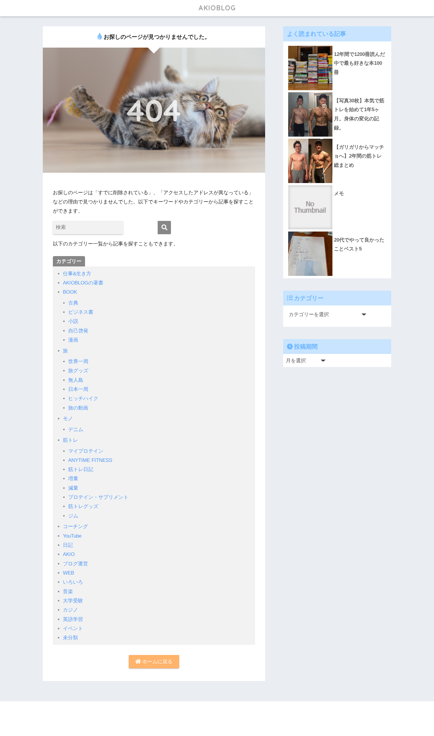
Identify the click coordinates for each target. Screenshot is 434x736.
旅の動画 (78, 408)
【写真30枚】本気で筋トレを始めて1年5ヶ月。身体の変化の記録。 (359, 114)
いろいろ (73, 582)
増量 (73, 478)
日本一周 (78, 389)
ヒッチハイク (83, 398)
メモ (339, 193)
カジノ (70, 610)
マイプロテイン (85, 451)
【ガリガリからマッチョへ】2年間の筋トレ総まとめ (359, 156)
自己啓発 (78, 331)
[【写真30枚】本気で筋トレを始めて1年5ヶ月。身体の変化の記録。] (337, 92)
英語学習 (73, 619)
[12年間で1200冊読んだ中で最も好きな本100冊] (337, 46)
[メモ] (337, 185)
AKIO (69, 554)
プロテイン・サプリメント (98, 497)
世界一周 (78, 361)
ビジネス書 (80, 312)
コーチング (75, 526)
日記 (68, 545)
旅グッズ (78, 370)
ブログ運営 (75, 564)
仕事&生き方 (77, 273)
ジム (73, 516)
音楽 (68, 591)
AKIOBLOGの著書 (83, 283)
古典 (73, 303)
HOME (220, 712)
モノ (68, 418)
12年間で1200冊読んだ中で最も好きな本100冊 (359, 63)
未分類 (70, 637)
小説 (73, 321)
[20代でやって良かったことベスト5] (337, 231)
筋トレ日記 (80, 469)
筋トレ (70, 440)
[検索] (164, 227)
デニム (75, 429)
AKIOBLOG (217, 8)
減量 (73, 488)
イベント (73, 628)
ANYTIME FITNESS (90, 460)
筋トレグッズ (83, 506)
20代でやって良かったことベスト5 (359, 244)
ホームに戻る (156, 661)
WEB (68, 573)
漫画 (73, 340)
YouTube (72, 536)
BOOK (70, 292)
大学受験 (73, 601)
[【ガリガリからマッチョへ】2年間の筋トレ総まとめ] (337, 139)
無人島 (75, 380)
